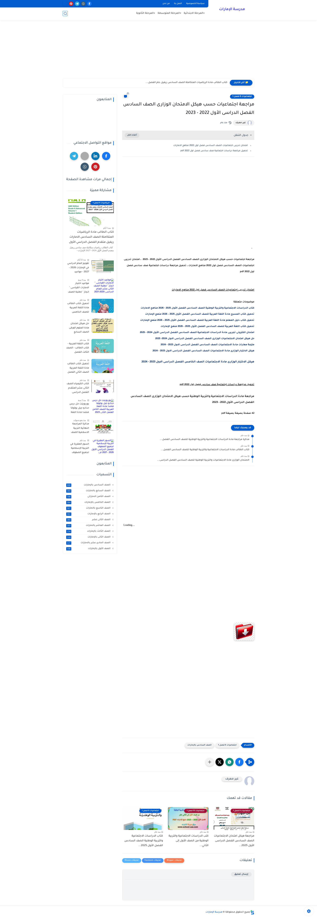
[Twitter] (85, 156)
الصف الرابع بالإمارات (89, 514)
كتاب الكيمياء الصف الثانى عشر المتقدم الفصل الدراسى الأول (78, 389)
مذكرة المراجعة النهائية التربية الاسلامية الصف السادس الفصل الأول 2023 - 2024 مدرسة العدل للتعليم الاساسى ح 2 (78, 429)
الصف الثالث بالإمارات (89, 531)
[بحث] (65, 13)
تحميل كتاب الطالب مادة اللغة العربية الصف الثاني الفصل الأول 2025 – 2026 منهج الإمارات (78, 369)
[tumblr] (83, 3)
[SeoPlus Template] (252, 912)
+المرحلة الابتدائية (194, 13)
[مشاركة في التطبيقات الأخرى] (210, 762)
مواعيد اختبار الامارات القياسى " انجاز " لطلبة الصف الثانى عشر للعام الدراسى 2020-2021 (78, 288)
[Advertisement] (158, 52)
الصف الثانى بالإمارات (89, 537)
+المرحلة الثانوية (145, 13)
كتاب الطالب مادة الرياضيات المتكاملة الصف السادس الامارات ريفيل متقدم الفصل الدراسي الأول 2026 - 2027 (91, 238)
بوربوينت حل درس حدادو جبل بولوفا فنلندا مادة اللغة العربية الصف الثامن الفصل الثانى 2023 (78, 409)
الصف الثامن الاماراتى (89, 496)
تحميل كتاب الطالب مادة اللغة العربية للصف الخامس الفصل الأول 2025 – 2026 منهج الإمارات (78, 308)
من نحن (166, 3)
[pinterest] (71, 3)
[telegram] (77, 3)
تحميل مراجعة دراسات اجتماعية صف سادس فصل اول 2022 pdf (213, 151)
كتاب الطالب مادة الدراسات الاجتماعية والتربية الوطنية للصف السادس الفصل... (205, 450)
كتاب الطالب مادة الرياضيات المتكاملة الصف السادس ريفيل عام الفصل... (186, 82)
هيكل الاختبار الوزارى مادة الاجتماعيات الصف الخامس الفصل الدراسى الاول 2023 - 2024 (197, 361)
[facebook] (89, 3)
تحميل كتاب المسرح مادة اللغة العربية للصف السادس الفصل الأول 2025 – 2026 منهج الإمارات (199, 314)
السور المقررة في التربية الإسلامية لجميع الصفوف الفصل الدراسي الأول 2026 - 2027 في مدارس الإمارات (77, 449)
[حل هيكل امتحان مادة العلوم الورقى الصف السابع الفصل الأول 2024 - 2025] (102, 326)
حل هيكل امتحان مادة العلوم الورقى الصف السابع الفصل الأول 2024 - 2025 (78, 328)
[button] (239, 762)
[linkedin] (95, 156)
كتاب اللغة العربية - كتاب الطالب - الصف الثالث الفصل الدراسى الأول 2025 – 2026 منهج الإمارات (77, 349)
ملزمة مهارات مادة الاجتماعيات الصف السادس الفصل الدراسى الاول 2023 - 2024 (207, 345)
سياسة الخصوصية (195, 3)
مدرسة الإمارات (232, 10)
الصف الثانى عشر (89, 519)
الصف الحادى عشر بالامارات (89, 543)
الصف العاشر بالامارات (89, 525)
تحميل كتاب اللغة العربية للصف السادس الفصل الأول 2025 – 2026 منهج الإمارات (207, 326)
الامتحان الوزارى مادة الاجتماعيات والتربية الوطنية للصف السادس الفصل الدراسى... (203, 460)
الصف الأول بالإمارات (89, 548)
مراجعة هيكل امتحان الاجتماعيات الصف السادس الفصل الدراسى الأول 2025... (234, 841)
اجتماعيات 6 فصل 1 (242, 96)
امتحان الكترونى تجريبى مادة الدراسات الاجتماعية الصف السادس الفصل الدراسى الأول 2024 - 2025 (197, 332)
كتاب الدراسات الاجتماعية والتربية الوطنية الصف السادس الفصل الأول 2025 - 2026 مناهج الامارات (197, 308)
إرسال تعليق (241, 874)
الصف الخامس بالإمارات (89, 502)
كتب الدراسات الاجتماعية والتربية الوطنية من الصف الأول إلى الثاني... (189, 841)
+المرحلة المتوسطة (169, 13)
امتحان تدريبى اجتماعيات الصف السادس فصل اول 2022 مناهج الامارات (210, 145)
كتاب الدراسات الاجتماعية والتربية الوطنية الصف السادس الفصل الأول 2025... (143, 841)
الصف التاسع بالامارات (89, 508)
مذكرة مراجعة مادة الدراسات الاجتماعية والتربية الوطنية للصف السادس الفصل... (204, 439)
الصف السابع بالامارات (89, 490)
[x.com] (65, 3)
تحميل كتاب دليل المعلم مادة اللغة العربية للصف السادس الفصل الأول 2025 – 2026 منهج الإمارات (197, 320)
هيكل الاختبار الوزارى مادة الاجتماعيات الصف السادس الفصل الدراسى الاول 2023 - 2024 (203, 351)
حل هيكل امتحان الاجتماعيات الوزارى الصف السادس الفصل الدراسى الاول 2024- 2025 (204, 338)
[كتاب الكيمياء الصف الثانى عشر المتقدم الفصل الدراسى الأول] (102, 386)
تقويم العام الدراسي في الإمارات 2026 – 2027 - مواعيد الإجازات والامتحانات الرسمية (78, 268)
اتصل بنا (178, 3)
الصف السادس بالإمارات (199, 745)
